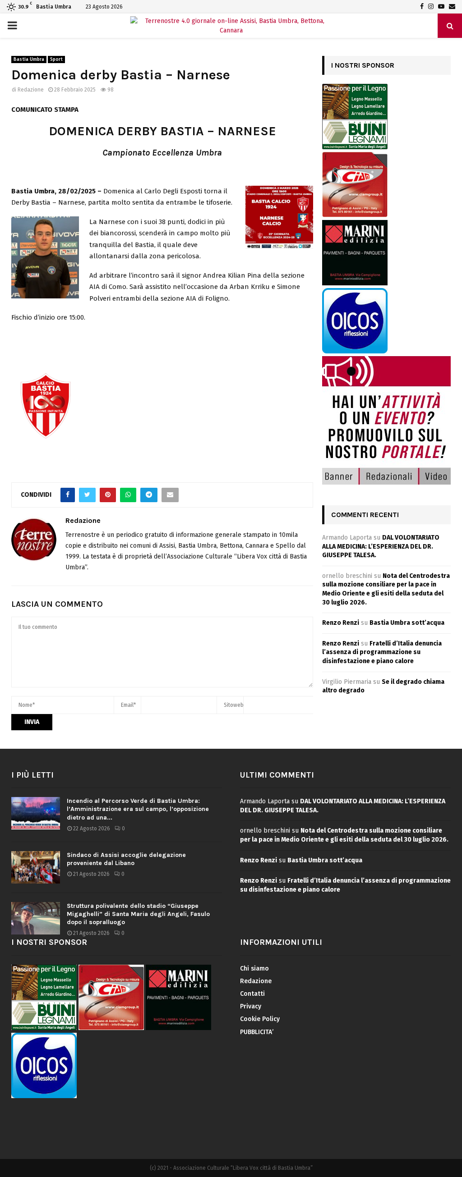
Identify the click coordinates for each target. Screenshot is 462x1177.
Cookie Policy (260, 1019)
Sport (56, 59)
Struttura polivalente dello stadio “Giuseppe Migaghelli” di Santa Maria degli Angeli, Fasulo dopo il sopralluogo (138, 914)
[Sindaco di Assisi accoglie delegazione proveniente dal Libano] (35, 867)
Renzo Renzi (340, 623)
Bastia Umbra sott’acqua (407, 623)
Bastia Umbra (29, 59)
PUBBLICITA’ (256, 1032)
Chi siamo (254, 968)
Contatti (252, 994)
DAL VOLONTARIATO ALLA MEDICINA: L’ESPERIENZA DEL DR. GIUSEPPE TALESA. (380, 546)
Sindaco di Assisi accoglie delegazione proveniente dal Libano (126, 859)
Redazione (31, 90)
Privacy (250, 1006)
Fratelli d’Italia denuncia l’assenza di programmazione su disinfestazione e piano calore (382, 652)
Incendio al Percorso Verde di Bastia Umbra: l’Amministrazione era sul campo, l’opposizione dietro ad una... (138, 809)
